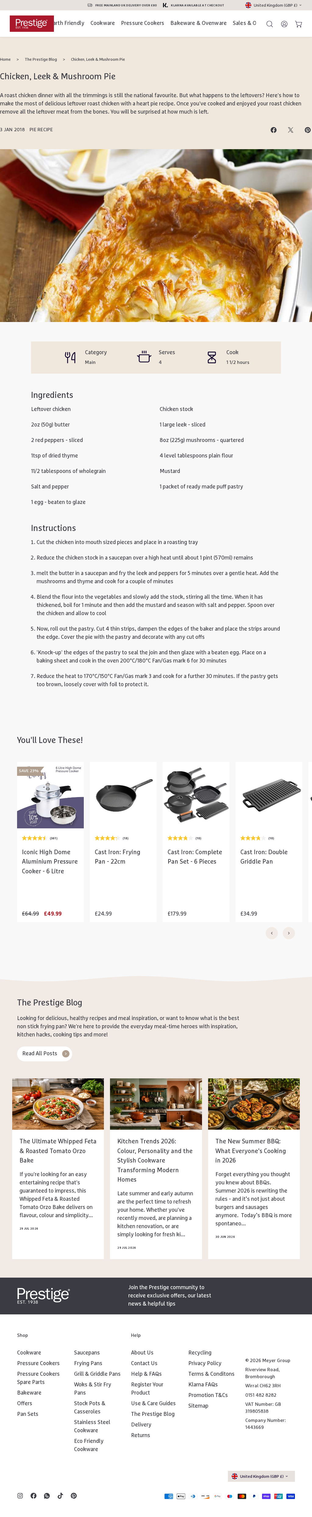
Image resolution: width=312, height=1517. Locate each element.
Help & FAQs (146, 1374)
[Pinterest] (74, 1496)
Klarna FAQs (203, 1385)
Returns (140, 1435)
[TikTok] (60, 1496)
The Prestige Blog (41, 59)
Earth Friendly (67, 23)
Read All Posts (39, 1053)
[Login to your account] (281, 23)
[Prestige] (32, 23)
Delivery (141, 1425)
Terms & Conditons (211, 1374)
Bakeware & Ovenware (198, 23)
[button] (50, 859)
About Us (142, 1353)
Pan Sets (27, 1414)
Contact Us (144, 1363)
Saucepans (87, 1353)
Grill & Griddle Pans (97, 1374)
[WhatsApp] (47, 1496)
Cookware (102, 23)
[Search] (267, 23)
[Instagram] (20, 1496)
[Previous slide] (272, 933)
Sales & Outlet (251, 23)
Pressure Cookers (142, 23)
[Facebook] (33, 1496)
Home (5, 59)
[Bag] (296, 23)
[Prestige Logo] (43, 1296)
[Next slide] (289, 933)
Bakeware (29, 1393)
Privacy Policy (205, 1363)
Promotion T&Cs (208, 1395)
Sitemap (198, 1406)
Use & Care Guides (153, 1403)
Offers (24, 1403)
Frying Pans (88, 1363)
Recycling (199, 1353)
